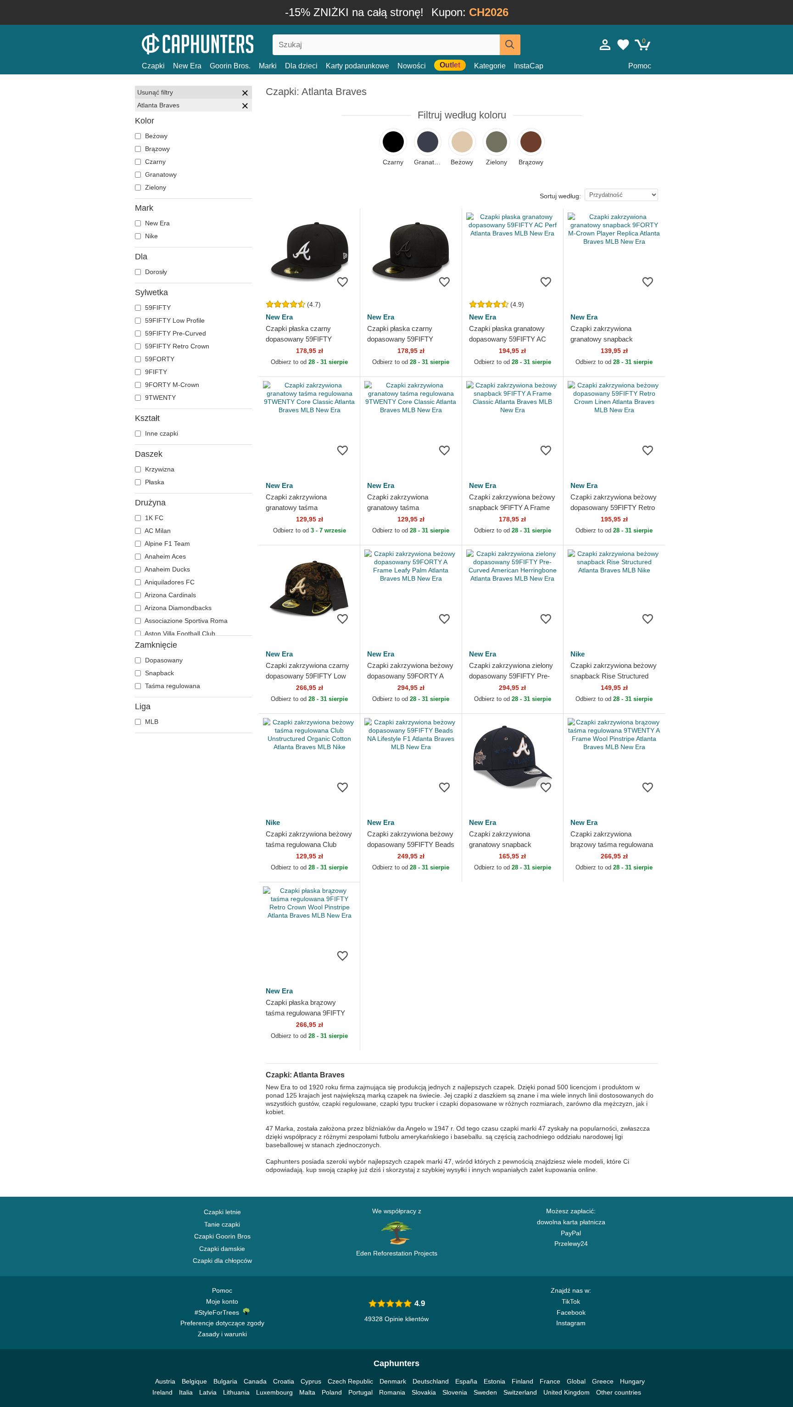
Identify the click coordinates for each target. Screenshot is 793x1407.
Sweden (485, 1392)
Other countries (618, 1392)
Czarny (154, 161)
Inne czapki (160, 433)
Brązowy (156, 148)
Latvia (208, 1392)
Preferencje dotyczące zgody (222, 1323)
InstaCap (528, 66)
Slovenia (454, 1392)
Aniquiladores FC (169, 582)
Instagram (571, 1323)
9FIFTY (155, 372)
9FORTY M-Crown (171, 384)
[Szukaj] (510, 44)
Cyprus (311, 1381)
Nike (150, 236)
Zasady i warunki (222, 1334)
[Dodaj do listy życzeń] (342, 281)
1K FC (153, 517)
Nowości (411, 66)
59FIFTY (157, 307)
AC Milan (157, 530)
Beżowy (155, 136)
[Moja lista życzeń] (623, 44)
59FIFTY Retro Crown (176, 346)
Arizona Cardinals (169, 595)
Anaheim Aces (164, 556)
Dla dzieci (301, 66)
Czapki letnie (222, 1212)
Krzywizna (158, 469)
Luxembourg (274, 1392)
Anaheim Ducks (166, 569)
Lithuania (236, 1392)
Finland (522, 1381)
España (466, 1381)
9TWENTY (159, 397)
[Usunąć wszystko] (245, 94)
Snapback (158, 673)
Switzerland (520, 1392)
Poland (332, 1392)
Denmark (393, 1381)
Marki (268, 66)
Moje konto (222, 1301)
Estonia (494, 1381)
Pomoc (639, 66)
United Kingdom (566, 1392)
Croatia (283, 1381)
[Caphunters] (222, 42)
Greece (603, 1381)
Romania (392, 1392)
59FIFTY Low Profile (174, 320)
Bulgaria (225, 1381)
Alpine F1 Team (166, 543)
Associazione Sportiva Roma (185, 620)
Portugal (360, 1392)
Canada (255, 1381)
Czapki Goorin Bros (222, 1236)
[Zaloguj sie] (605, 44)
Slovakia (424, 1392)
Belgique (194, 1381)
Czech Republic (350, 1381)
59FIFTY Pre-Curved (174, 333)
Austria (165, 1381)
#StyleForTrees (219, 1312)
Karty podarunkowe (357, 66)
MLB (150, 721)
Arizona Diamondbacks (177, 607)
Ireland (162, 1392)
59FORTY (158, 359)
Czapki (153, 66)
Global (576, 1381)
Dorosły (155, 271)
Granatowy (160, 174)
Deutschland (431, 1381)
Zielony (154, 187)
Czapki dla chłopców (222, 1260)
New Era (187, 66)
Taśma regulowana (171, 685)
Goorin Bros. (230, 66)
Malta (307, 1392)
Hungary (632, 1381)
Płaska (153, 482)
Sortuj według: (560, 196)
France (550, 1381)
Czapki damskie (222, 1248)
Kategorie (490, 66)
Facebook (571, 1312)
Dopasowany (163, 660)
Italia (186, 1392)
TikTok (571, 1301)
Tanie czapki (222, 1224)
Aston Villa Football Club (179, 633)
